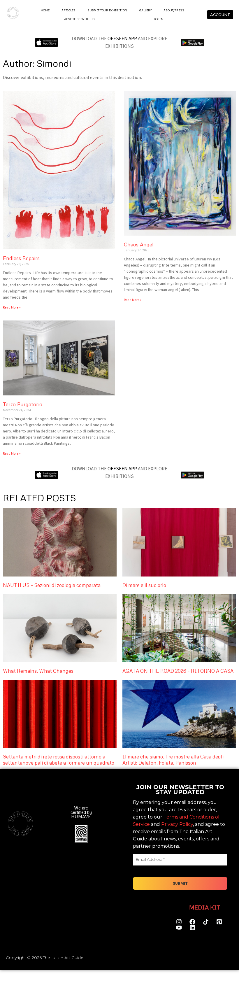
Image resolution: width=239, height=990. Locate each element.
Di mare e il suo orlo (144, 585)
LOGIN (158, 19)
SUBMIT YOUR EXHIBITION (107, 10)
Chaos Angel (139, 244)
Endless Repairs (21, 258)
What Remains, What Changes (38, 671)
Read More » (12, 307)
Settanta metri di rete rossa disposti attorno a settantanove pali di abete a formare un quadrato (58, 759)
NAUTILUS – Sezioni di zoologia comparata (52, 585)
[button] (84, 928)
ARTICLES (68, 10)
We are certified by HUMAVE (81, 812)
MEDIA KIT (204, 907)
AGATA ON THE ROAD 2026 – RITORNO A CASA (177, 671)
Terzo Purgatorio (22, 404)
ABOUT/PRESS (174, 10)
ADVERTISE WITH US (79, 19)
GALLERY (145, 10)
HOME (45, 10)
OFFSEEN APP (122, 38)
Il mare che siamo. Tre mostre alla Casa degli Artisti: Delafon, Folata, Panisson (173, 759)
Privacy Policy (177, 824)
